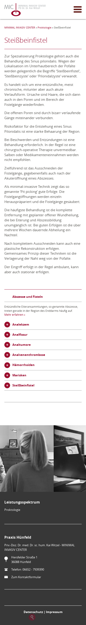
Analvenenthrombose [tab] (28, 355)
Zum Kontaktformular (26, 577)
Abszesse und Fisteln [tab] (27, 297)
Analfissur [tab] (20, 334)
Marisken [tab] (19, 375)
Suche (32, 617)
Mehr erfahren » (14, 314)
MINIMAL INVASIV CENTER (19, 27)
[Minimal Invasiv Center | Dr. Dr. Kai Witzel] (25, 10)
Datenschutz (33, 612)
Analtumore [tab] (21, 345)
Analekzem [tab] (20, 324)
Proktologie (44, 27)
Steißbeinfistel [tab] (23, 385)
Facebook (43, 617)
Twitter (54, 617)
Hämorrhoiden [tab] (23, 365)
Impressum (54, 612)
